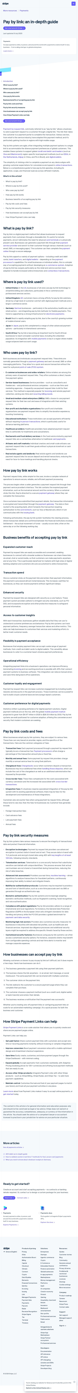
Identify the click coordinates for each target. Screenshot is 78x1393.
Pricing (24, 1252)
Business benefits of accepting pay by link (19, 100)
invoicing (48, 391)
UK (22, 298)
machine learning (58, 875)
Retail (43, 1322)
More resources (10, 10)
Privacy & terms (64, 1268)
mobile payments (39, 338)
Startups (44, 1255)
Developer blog (46, 1368)
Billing (24, 1260)
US (25, 288)
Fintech (43, 1294)
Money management (48, 1280)
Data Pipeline (26, 1277)
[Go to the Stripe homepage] (5, 1248)
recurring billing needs (43, 394)
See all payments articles (12, 1147)
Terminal (25, 1320)
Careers (62, 1298)
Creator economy (47, 1291)
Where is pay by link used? (13, 89)
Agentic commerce (47, 1257)
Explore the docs (47, 1222)
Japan (15, 325)
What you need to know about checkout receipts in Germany (28, 1160)
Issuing (24, 1291)
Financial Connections (29, 1283)
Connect (25, 1272)
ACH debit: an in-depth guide (16, 1154)
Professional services (48, 1316)
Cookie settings (65, 1285)
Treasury (25, 1323)
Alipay (20, 157)
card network (26, 509)
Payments (24, 10)
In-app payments (47, 1274)
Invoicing (25, 1289)
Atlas (24, 1255)
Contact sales (22, 1198)
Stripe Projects (46, 1365)
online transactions (63, 165)
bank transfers (15, 259)
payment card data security (18, 917)
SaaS (42, 1286)
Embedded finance (47, 1266)
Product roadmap (65, 1296)
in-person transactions (30, 421)
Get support (63, 1315)
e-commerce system (55, 265)
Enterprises (45, 1252)
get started (8, 1094)
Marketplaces (45, 1277)
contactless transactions (58, 271)
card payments (59, 439)
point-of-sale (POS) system (31, 367)
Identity (24, 1286)
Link (23, 1294)
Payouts (25, 1306)
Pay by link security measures (14, 107)
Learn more (7, 51)
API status (44, 1357)
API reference (45, 1354)
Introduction (8, 81)
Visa (5, 154)
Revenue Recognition (29, 1311)
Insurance (44, 1305)
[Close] (74, 1382)
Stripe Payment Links (12, 1027)
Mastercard (16, 154)
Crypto (24, 1274)
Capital (24, 1263)
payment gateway (36, 361)
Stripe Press (63, 1304)
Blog (60, 1257)
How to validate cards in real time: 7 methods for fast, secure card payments (34, 1157)
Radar (24, 1309)
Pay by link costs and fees (12, 104)
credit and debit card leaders (50, 151)
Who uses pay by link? (11, 92)
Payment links (27, 1300)
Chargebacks (27, 766)
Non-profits (45, 1313)
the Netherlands (10, 157)
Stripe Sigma (26, 1314)
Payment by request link (13, 129)
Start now (8, 1198)
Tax (23, 1317)
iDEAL (66, 154)
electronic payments (55, 314)
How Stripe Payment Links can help (16, 115)
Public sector (45, 1319)
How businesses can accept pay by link (17, 111)
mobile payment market (55, 711)
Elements (25, 1280)
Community (63, 1260)
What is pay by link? (10, 85)
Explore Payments (10, 1225)
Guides (61, 1252)
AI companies (45, 1289)
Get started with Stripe (14, 28)
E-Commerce (45, 1263)
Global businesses (47, 1272)
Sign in (61, 1326)
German (17, 308)
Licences (62, 1279)
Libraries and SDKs (47, 1363)
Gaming (43, 1297)
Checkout (25, 1266)
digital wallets (55, 157)
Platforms (44, 1283)
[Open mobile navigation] (74, 4)
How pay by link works (11, 96)
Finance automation (48, 1269)
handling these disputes (52, 768)
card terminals (52, 240)
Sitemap (62, 1282)
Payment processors (43, 751)
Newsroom (63, 1301)
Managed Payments (29, 1297)
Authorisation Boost (29, 1257)
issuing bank (28, 512)
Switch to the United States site (38, 1388)
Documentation (46, 1351)
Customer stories (65, 1255)
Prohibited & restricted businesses (63, 1273)
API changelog (46, 1360)
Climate (24, 1269)
